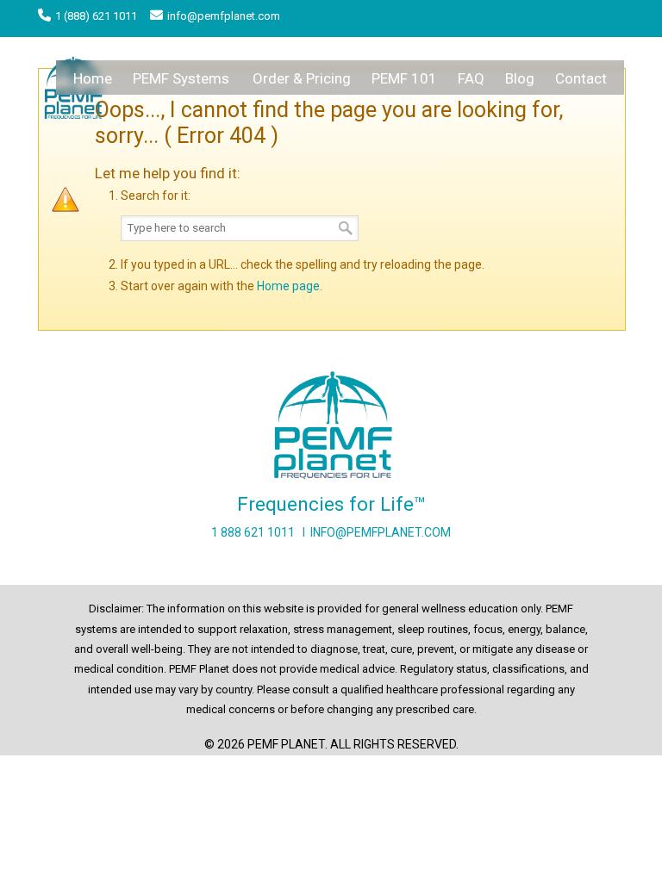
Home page (288, 286)
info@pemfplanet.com (223, 15)
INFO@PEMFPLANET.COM (380, 532)
